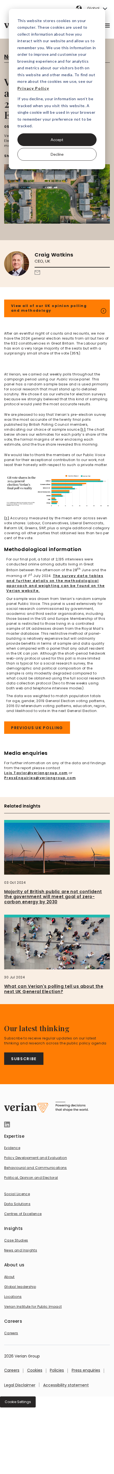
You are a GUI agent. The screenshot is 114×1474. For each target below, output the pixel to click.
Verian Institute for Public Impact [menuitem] (33, 1306)
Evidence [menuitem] (12, 1147)
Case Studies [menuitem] (16, 1240)
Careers (11, 1370)
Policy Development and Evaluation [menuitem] (35, 1157)
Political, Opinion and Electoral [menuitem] (31, 1177)
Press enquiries (86, 1370)
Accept (57, 139)
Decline (57, 154)
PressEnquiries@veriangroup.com (40, 778)
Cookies (34, 1370)
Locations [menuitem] (13, 1296)
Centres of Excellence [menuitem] (23, 1213)
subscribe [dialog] (24, 1059)
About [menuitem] (9, 1276)
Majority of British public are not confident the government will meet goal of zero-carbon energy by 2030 (53, 897)
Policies (57, 1370)
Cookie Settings (18, 1401)
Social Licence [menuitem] (17, 1194)
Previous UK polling (37, 728)
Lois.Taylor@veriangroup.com (36, 773)
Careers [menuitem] (11, 1333)
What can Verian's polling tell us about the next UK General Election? (53, 988)
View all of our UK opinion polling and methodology (49, 308)
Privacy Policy (33, 88)
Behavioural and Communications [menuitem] (35, 1167)
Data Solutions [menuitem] (17, 1204)
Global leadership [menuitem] (20, 1286)
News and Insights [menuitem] (20, 1250)
